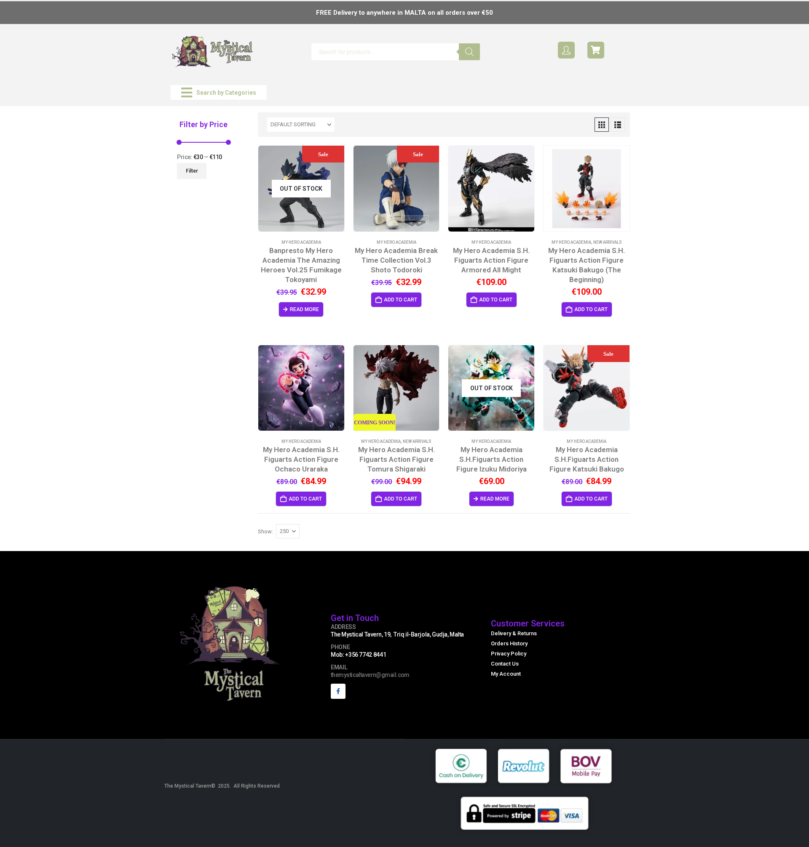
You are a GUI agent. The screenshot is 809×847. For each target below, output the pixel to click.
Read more (304, 309)
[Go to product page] (491, 189)
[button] (219, 92)
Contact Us (505, 664)
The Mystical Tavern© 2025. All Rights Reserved (222, 786)
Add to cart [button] (400, 300)
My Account (506, 674)
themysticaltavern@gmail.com (370, 674)
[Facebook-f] (338, 691)
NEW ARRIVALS (607, 242)
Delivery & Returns (514, 633)
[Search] (469, 51)
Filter (192, 171)
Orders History (509, 643)
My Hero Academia (301, 242)
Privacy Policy (508, 653)
